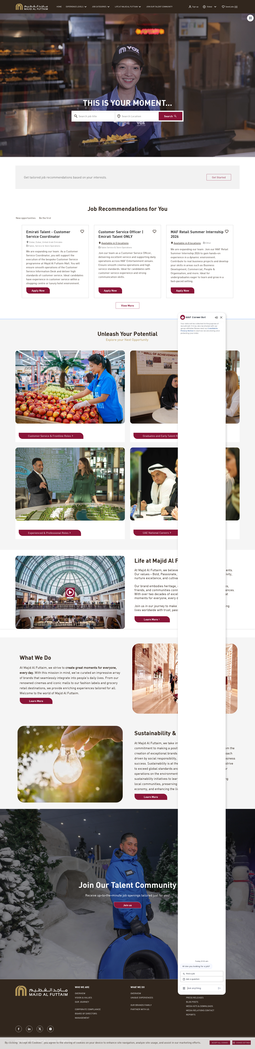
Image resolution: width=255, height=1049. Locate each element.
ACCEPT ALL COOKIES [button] (220, 1043)
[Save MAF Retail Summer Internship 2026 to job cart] (227, 231)
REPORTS (190, 1014)
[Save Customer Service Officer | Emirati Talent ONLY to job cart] (154, 231)
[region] (202, 652)
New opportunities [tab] (26, 217)
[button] (193, 7)
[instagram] (50, 1029)
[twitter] (40, 1029)
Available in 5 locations (113, 243)
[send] (219, 988)
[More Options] (184, 988)
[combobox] (94, 116)
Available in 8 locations (186, 243)
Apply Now (38, 290)
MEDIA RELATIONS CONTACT (200, 1010)
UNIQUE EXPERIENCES (142, 997)
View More (127, 305)
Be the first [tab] (45, 217)
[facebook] (18, 1029)
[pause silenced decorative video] (250, 18)
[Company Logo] (31, 6)
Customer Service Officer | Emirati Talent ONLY (120, 234)
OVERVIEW (80, 993)
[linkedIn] (29, 1029)
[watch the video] (70, 592)
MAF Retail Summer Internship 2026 (197, 234)
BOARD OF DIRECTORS (86, 1013)
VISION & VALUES (83, 997)
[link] (152, 619)
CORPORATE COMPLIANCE (88, 1009)
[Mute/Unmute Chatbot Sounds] (216, 317)
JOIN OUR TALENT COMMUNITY (159, 6)
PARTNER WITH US (140, 1009)
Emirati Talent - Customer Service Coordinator (48, 234)
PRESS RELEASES (194, 997)
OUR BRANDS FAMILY (141, 1005)
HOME (59, 6)
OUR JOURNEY (82, 1002)
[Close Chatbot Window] (221, 317)
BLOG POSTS (192, 1002)
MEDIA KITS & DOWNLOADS (199, 1006)
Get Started (219, 177)
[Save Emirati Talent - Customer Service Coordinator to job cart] (82, 231)
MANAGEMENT (82, 1017)
